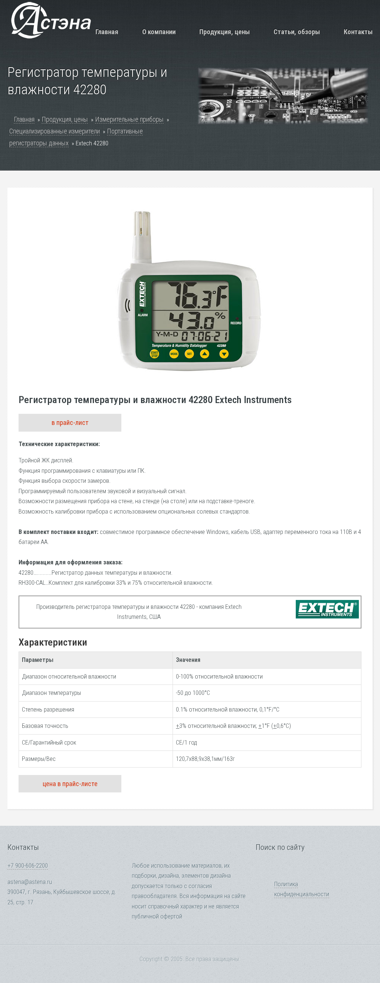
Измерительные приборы (129, 119)
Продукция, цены (224, 32)
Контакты (358, 32)
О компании (159, 32)
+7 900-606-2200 (27, 865)
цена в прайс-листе (70, 784)
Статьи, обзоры (296, 32)
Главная (106, 32)
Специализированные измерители (54, 131)
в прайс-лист (70, 422)
